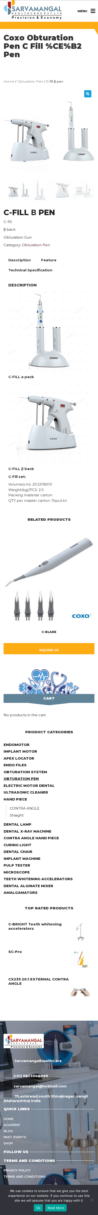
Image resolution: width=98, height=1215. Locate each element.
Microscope (17, 872)
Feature (48, 260)
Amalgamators (21, 892)
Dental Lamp (17, 824)
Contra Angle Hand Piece (31, 838)
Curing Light (17, 845)
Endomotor (16, 744)
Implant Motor (20, 751)
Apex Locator (19, 758)
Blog (8, 1131)
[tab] (19, 260)
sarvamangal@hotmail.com (40, 1086)
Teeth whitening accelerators (38, 879)
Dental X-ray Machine (27, 831)
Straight (17, 815)
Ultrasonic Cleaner (26, 792)
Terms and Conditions (25, 1176)
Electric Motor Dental (29, 785)
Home (9, 81)
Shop (8, 1143)
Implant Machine (22, 858)
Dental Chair (18, 851)
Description (19, 260)
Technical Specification (30, 270)
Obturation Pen (30, 81)
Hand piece (15, 799)
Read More (56, 1208)
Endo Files (15, 765)
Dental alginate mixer (28, 886)
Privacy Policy (17, 1170)
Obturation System (25, 772)
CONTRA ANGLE (24, 808)
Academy (12, 1125)
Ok (38, 1208)
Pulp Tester (17, 865)
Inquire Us (49, 650)
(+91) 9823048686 (31, 1076)
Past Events (15, 1137)
